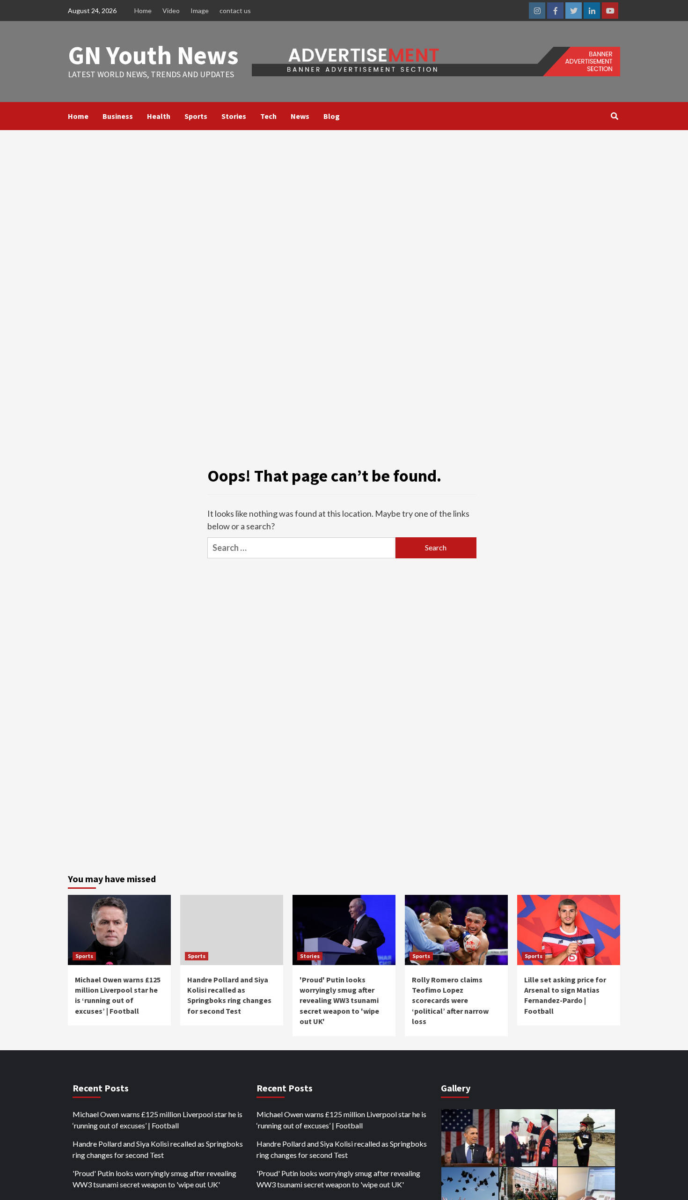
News (300, 116)
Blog (331, 116)
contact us (235, 11)
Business (117, 116)
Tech (268, 116)
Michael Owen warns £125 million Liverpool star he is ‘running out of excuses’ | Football (157, 1120)
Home (143, 11)
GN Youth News (153, 55)
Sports (195, 116)
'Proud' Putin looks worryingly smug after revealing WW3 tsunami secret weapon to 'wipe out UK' (339, 1000)
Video (171, 11)
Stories (233, 116)
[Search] (614, 116)
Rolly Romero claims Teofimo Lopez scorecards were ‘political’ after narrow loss (450, 1000)
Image (199, 11)
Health (158, 116)
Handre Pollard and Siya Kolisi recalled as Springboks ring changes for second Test (158, 1149)
